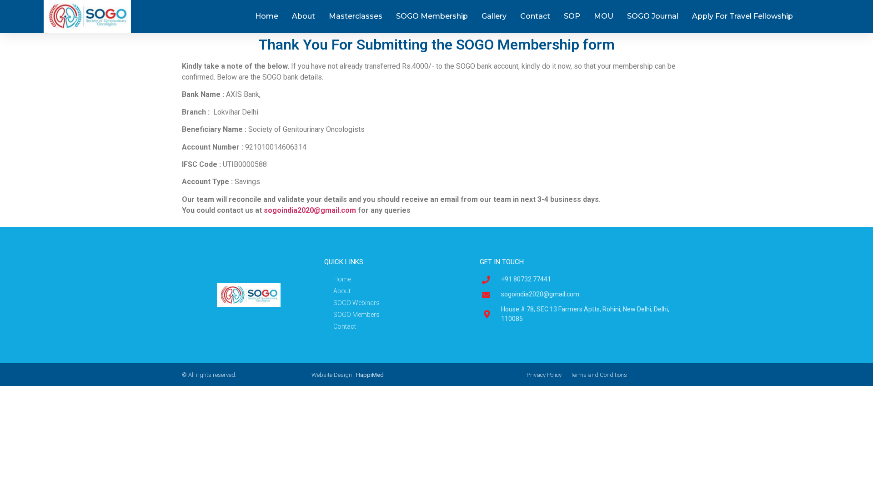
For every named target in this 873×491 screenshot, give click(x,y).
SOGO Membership (432, 16)
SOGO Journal (652, 16)
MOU (603, 16)
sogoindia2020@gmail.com (310, 210)
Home (266, 16)
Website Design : (347, 374)
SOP (572, 16)
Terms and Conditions (599, 374)
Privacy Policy (544, 374)
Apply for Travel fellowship (742, 16)
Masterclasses (355, 16)
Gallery (494, 16)
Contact (535, 16)
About (303, 16)
